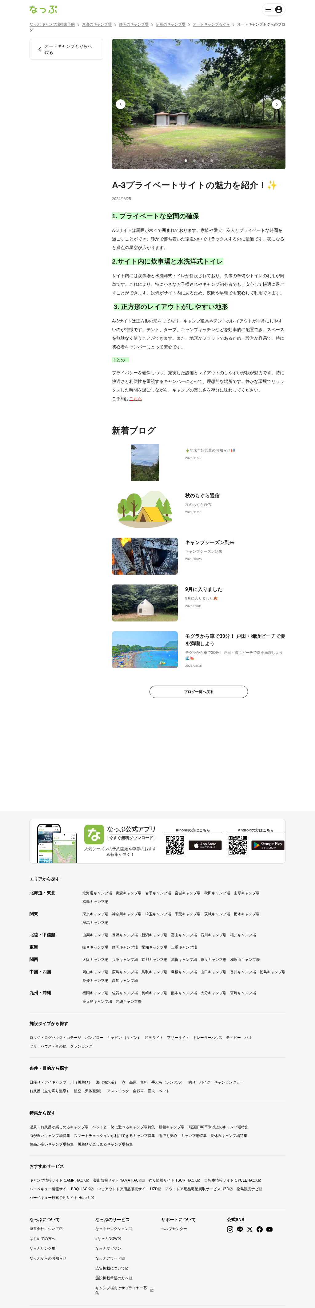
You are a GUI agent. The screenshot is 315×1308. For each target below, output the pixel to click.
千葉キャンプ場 (188, 914)
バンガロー (94, 1037)
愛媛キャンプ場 (95, 980)
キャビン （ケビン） (124, 1037)
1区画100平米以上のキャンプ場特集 (218, 1127)
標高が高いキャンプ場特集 (52, 1144)
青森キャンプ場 (129, 893)
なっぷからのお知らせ (48, 1258)
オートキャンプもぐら (211, 24)
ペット (164, 1091)
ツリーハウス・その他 (48, 1046)
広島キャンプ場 (125, 972)
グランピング (81, 1046)
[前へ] (121, 104)
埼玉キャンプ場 (158, 914)
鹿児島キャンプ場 (97, 1001)
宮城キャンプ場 (188, 893)
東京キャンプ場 (95, 914)
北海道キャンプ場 (97, 893)
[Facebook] (260, 1229)
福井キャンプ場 (243, 935)
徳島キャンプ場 (272, 972)
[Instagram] (230, 1229)
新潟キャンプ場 (154, 935)
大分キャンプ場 (213, 993)
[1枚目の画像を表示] (185, 160)
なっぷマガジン (108, 1248)
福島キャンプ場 (95, 902)
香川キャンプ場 (243, 972)
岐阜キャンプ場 (95, 947)
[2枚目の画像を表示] (194, 160)
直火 (151, 1091)
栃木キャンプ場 (247, 914)
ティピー (233, 1037)
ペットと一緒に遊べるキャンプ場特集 (123, 1127)
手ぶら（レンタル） (168, 1082)
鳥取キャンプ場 (154, 972)
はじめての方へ (42, 1238)
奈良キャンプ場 (213, 959)
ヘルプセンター (174, 1229)
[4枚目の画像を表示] (211, 160)
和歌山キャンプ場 (245, 959)
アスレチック (118, 1091)
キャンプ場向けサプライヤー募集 (121, 1290)
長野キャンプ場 (125, 935)
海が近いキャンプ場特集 (50, 1136)
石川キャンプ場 (213, 935)
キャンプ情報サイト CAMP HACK (58, 1180)
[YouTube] (269, 1229)
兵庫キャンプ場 (125, 959)
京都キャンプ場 (154, 959)
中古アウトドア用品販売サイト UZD (128, 1189)
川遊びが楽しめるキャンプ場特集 (105, 1144)
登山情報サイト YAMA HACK (117, 1180)
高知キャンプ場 (125, 980)
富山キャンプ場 (184, 935)
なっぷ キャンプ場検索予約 (52, 24)
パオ (248, 1037)
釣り (192, 1082)
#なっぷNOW (106, 1238)
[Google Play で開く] (268, 845)
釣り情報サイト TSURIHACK (173, 1180)
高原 (133, 1082)
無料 (144, 1082)
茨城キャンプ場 (217, 914)
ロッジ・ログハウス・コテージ (55, 1037)
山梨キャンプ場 (95, 935)
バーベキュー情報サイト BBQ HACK (60, 1189)
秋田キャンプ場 (217, 893)
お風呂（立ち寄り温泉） (50, 1091)
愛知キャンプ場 (154, 947)
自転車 (138, 1091)
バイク (204, 1082)
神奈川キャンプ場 (127, 914)
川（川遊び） (81, 1082)
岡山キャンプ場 (95, 972)
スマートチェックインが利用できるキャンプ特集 (114, 1136)
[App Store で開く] (205, 845)
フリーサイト (178, 1037)
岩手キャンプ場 (158, 893)
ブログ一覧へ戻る (198, 692)
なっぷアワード (108, 1258)
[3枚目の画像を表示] (203, 160)
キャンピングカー (229, 1082)
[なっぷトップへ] (43, 10)
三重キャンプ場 (184, 947)
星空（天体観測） (88, 1091)
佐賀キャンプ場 (125, 993)
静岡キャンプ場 (125, 947)
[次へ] (277, 104)
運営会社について (44, 1229)
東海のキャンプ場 (97, 24)
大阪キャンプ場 (95, 959)
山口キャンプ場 (213, 972)
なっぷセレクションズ (113, 1229)
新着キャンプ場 (172, 1127)
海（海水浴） (107, 1082)
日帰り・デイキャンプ (48, 1082)
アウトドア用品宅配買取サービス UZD (197, 1189)
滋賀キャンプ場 (184, 959)
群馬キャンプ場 (95, 923)
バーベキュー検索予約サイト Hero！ (60, 1197)
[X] (250, 1229)
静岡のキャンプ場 (134, 24)
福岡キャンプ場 (95, 993)
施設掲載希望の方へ (112, 1278)
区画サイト (154, 1037)
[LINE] (240, 1229)
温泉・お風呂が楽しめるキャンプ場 (59, 1127)
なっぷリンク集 (42, 1248)
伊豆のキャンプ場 (170, 24)
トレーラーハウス (207, 1037)
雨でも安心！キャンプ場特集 (183, 1136)
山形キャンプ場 (247, 893)
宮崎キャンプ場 (243, 993)
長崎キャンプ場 (154, 993)
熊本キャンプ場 (184, 993)
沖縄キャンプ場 (129, 1001)
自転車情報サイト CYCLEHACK (231, 1180)
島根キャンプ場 (184, 972)
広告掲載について (110, 1268)
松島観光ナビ (248, 1189)
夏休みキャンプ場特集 (228, 1136)
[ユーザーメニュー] (273, 9)
